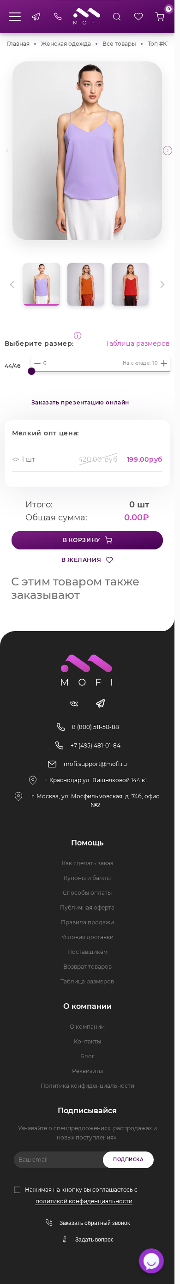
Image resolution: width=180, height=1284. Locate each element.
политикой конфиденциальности (84, 1201)
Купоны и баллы (87, 877)
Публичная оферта (87, 907)
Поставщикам (87, 951)
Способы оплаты (87, 892)
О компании (87, 1026)
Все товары (119, 43)
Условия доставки (87, 937)
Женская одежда (66, 43)
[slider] (31, 371)
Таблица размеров (138, 343)
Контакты (87, 1041)
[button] (167, 150)
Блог (87, 1056)
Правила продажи (87, 922)
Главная (18, 43)
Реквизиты (87, 1070)
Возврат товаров (87, 966)
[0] (159, 16)
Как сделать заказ (87, 863)
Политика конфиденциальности (87, 1085)
